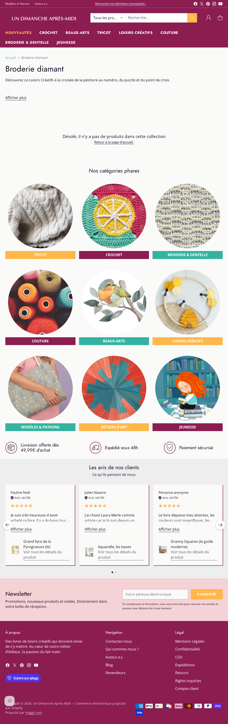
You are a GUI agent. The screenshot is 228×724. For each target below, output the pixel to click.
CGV (178, 657)
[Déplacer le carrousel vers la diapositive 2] (115, 572)
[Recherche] (192, 18)
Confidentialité (187, 649)
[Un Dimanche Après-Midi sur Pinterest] (208, 4)
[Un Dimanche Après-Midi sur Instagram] (214, 4)
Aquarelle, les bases (114, 546)
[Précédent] (7, 525)
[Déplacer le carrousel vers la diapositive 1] (112, 572)
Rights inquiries (188, 680)
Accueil (10, 58)
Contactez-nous (119, 641)
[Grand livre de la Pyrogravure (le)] (15, 549)
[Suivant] (220, 525)
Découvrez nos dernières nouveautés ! (120, 4)
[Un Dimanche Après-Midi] (44, 17)
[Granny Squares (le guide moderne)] (163, 549)
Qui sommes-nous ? (122, 649)
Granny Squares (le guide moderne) (192, 544)
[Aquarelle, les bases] (89, 552)
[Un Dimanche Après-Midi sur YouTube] (220, 4)
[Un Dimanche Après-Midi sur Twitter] (202, 4)
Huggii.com (33, 712)
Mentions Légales (189, 641)
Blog (109, 664)
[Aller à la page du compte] (208, 18)
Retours (182, 672)
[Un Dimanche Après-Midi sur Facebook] (195, 4)
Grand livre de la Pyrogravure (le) (37, 544)
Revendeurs (116, 672)
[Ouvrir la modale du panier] (220, 18)
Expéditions (185, 664)
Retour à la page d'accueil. (114, 142)
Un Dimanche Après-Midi (52, 703)
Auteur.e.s (114, 657)
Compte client (187, 688)
